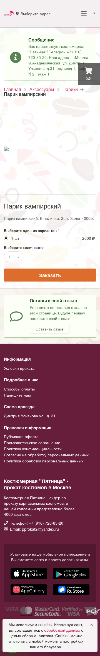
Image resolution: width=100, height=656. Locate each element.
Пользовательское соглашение (32, 442)
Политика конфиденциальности (33, 448)
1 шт (15, 238)
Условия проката (19, 368)
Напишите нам (17, 394)
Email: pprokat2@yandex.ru (34, 528)
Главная (12, 89)
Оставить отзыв (50, 329)
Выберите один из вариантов (30, 230)
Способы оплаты (19, 389)
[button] (29, 595)
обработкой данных (62, 630)
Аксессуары (41, 89)
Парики (70, 89)
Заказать (50, 275)
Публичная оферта (21, 436)
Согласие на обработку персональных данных (46, 454)
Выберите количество (24, 247)
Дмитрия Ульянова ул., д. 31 (30, 415)
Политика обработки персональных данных (43, 460)
